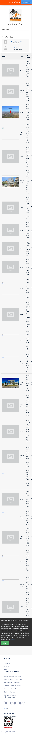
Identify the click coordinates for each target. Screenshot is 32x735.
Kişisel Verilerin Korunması (13, 676)
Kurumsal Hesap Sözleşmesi (13, 689)
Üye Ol (17, 2)
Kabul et (5, 643)
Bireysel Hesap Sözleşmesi (13, 679)
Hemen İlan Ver (26, 2)
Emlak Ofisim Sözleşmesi (12, 683)
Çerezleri (13, 639)
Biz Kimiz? (7, 663)
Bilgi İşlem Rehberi (10, 695)
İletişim (6, 666)
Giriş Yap (11, 2)
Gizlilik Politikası (9, 692)
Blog (5, 670)
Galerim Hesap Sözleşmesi (13, 686)
